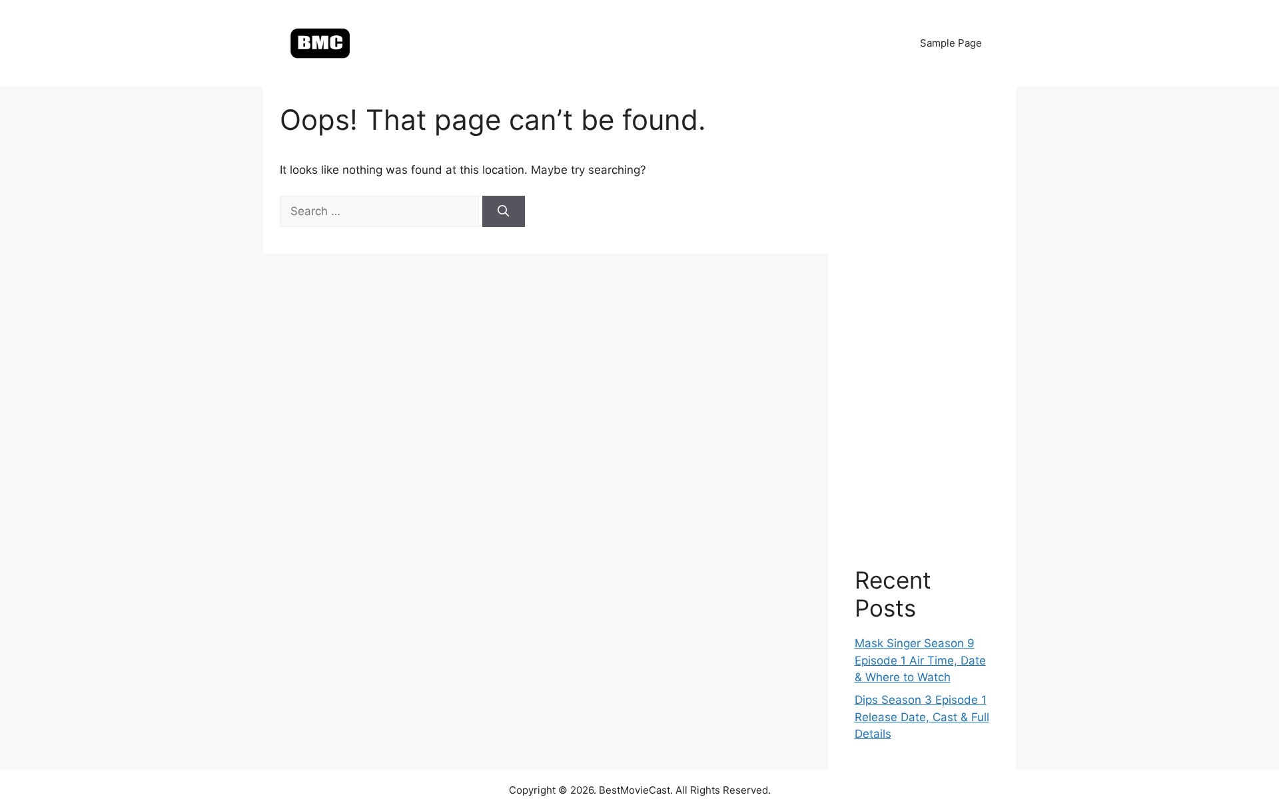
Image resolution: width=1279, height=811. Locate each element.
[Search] (503, 212)
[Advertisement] (922, 313)
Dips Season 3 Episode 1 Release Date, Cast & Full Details (922, 716)
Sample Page (951, 43)
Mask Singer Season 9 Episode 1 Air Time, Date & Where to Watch (920, 660)
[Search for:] (381, 211)
